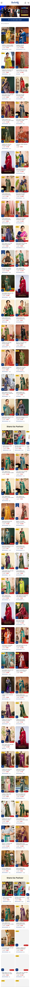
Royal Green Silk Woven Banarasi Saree (6, 869)
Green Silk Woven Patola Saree (6, 343)
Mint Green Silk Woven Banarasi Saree (6, 596)
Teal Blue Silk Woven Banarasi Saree (21, 472)
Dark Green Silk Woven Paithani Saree (22, 819)
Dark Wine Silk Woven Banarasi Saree (7, 571)
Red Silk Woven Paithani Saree (20, 95)
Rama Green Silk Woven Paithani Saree (22, 695)
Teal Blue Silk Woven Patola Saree (21, 646)
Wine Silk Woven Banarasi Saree (20, 770)
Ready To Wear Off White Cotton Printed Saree (7, 844)
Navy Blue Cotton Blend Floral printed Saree (7, 393)
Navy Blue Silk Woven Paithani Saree (7, 745)
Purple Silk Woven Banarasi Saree (7, 720)
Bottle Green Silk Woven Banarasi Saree (21, 794)
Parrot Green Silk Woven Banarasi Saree (21, 948)
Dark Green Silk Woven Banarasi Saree (6, 194)
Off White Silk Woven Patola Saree (7, 948)
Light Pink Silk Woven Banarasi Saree (22, 973)
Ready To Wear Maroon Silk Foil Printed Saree (20, 522)
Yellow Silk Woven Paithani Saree (7, 522)
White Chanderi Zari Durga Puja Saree (21, 671)
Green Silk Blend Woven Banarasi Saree (20, 720)
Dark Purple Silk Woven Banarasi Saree (20, 924)
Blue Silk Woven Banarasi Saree (20, 194)
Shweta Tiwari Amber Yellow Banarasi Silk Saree (7, 46)
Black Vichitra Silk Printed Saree (21, 343)
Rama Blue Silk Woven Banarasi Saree (8, 418)
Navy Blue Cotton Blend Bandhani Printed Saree (7, 244)
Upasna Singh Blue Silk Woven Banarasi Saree (20, 446)
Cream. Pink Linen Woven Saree (6, 794)
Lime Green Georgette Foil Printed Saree (22, 596)
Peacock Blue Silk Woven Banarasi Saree (21, 170)
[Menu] (1, 2)
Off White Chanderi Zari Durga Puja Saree (7, 646)
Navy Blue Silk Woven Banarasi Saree (7, 95)
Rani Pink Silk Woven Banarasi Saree (21, 244)
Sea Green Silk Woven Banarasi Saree (7, 294)
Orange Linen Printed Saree (22, 145)
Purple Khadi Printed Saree (7, 695)
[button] (25, 2)
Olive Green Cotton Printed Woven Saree (21, 70)
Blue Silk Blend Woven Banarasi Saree (22, 418)
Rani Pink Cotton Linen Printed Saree (7, 973)
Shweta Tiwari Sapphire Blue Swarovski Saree (20, 46)
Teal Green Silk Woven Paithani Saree (8, 472)
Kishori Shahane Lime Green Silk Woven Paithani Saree (7, 70)
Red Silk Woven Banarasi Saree (20, 621)
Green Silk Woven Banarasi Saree (6, 145)
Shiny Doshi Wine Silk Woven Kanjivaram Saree (7, 446)
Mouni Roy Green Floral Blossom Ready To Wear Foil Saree (7, 269)
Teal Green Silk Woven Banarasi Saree (20, 269)
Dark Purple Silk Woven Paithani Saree (8, 120)
